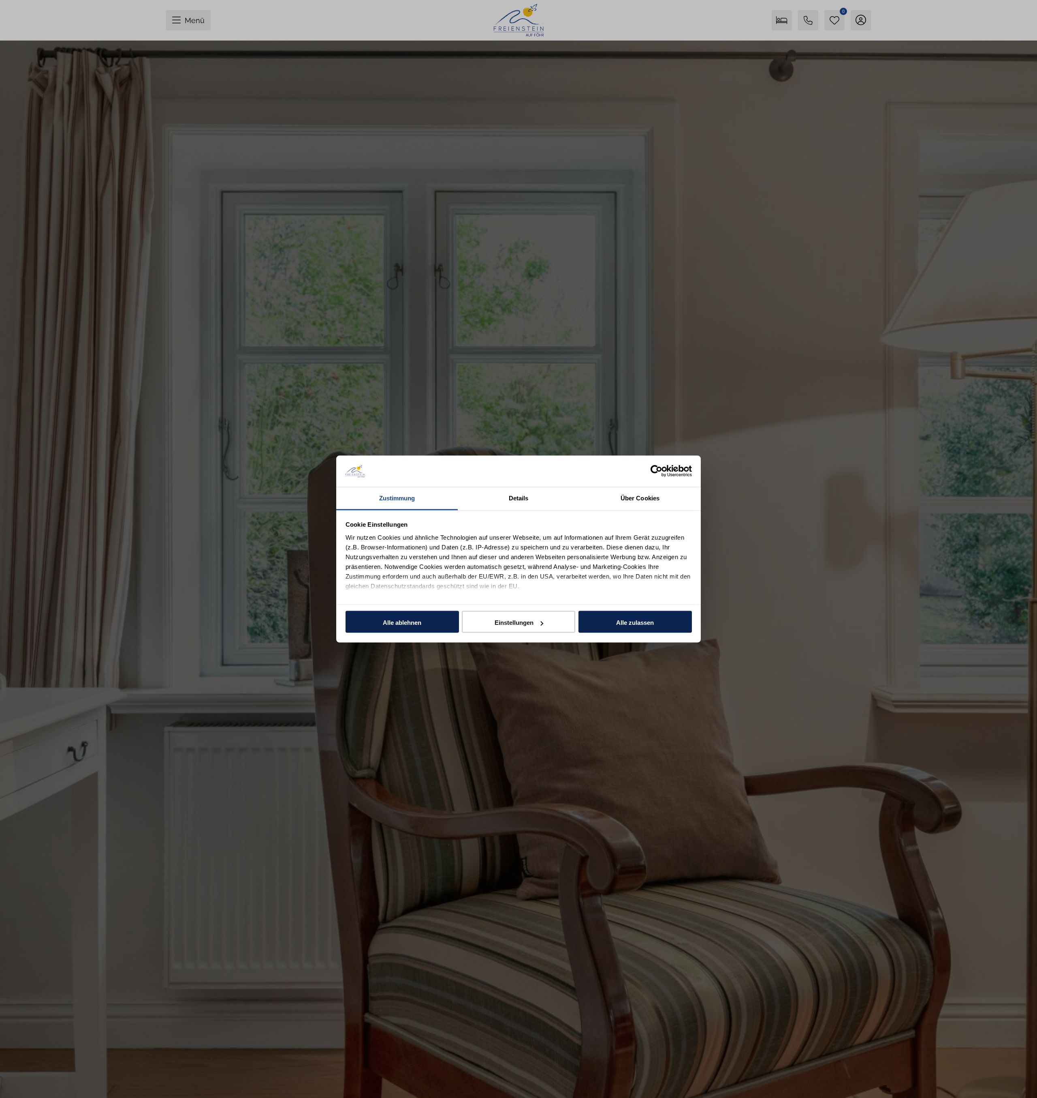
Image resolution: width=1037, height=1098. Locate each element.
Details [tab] (519, 497)
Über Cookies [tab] (640, 497)
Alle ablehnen (402, 622)
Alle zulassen (635, 622)
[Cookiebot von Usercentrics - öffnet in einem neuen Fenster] (656, 471)
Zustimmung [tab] (397, 497)
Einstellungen (514, 622)
